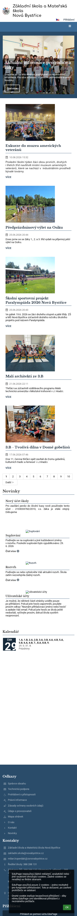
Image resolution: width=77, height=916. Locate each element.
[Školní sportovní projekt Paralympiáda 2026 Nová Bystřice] (38, 275)
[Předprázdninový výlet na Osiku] (38, 204)
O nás (11, 822)
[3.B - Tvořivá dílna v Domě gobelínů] (38, 424)
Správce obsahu (17, 783)
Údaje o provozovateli (19, 811)
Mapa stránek (15, 816)
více (8, 177)
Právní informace (17, 799)
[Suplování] (37, 531)
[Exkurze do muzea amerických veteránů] (38, 122)
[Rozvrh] (37, 563)
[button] (58, 19)
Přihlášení (68, 19)
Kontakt (12, 827)
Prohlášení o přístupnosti (22, 794)
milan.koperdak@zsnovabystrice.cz (27, 858)
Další (8, 482)
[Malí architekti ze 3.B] (38, 353)
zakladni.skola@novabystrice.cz (26, 853)
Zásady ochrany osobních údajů (25, 805)
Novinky (12, 833)
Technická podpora (18, 789)
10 (68, 476)
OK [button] (67, 907)
